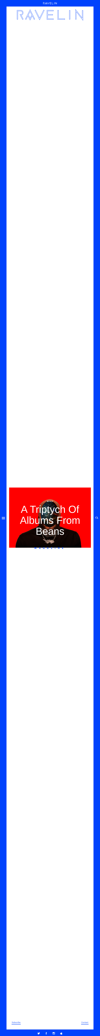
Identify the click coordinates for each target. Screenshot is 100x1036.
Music (50, 501)
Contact (84, 1022)
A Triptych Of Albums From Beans (50, 520)
